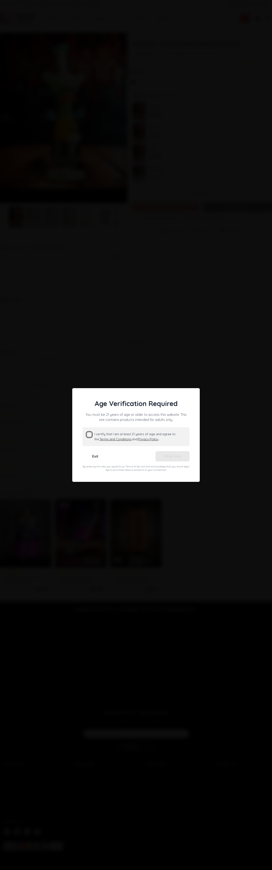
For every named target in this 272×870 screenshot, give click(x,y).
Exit (95, 456)
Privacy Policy (148, 439)
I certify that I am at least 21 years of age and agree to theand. (135, 436)
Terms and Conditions (115, 439)
